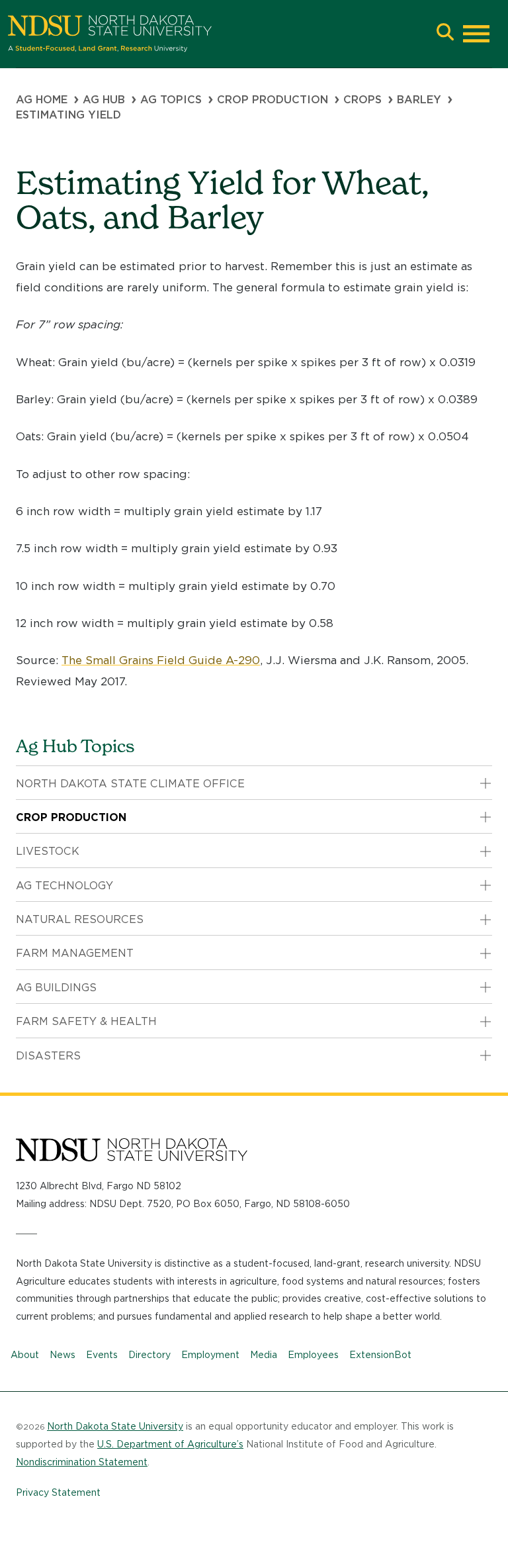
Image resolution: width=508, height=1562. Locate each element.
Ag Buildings (56, 987)
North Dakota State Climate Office (130, 783)
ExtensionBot (380, 1354)
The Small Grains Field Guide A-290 (161, 660)
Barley (419, 99)
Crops (362, 99)
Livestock (47, 851)
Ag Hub (104, 99)
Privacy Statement (58, 1492)
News (62, 1354)
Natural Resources (80, 919)
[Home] (218, 33)
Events (102, 1354)
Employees (313, 1354)
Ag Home (41, 99)
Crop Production (272, 99)
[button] (445, 33)
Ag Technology (64, 885)
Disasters (48, 1055)
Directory (149, 1354)
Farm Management (75, 953)
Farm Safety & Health (86, 1021)
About (25, 1354)
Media (263, 1354)
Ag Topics (171, 99)
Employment (210, 1354)
